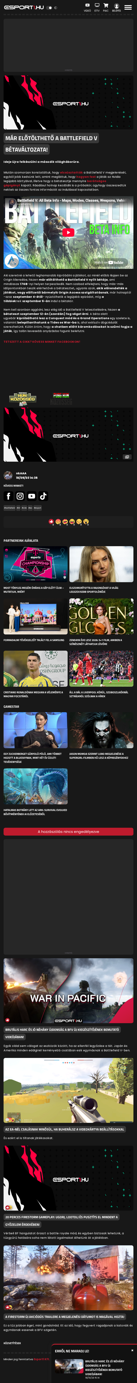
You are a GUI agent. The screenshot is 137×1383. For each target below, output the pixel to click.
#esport (37, 508)
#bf (18, 508)
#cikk (24, 508)
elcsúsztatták (71, 172)
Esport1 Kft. (42, 1359)
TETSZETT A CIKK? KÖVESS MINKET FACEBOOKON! (42, 342)
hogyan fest (86, 177)
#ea (30, 508)
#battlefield (9, 508)
